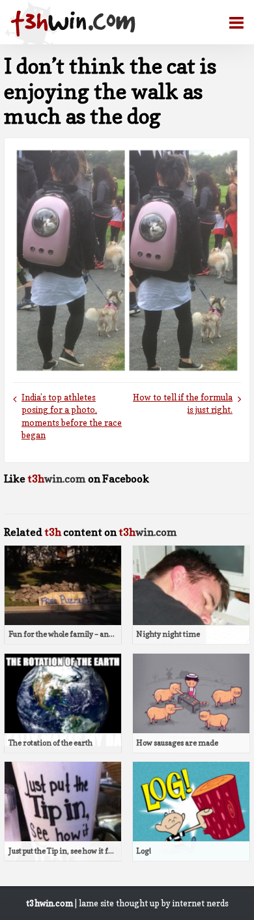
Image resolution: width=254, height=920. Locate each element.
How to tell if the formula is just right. (183, 404)
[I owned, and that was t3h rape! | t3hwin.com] (72, 23)
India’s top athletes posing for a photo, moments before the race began (71, 416)
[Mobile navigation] (231, 22)
